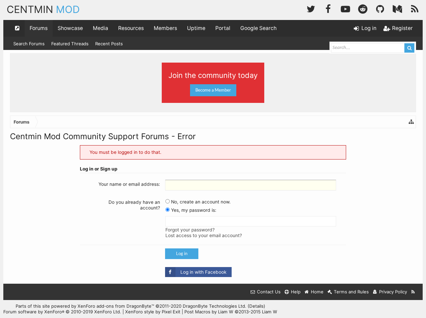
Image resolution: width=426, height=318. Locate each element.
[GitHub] (380, 8)
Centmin (43, 9)
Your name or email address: (129, 184)
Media (100, 28)
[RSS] (415, 8)
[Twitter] (311, 8)
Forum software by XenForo (62, 311)
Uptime (196, 28)
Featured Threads (70, 43)
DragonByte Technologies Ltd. (214, 306)
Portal (222, 28)
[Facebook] (328, 8)
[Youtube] (345, 8)
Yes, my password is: (193, 210)
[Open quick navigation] (17, 28)
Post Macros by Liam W (230, 311)
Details (256, 306)
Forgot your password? (190, 229)
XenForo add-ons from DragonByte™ (116, 306)
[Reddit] (363, 8)
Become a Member (213, 90)
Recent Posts (109, 43)
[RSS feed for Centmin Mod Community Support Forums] (413, 292)
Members (165, 28)
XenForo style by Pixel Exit (152, 311)
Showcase (70, 28)
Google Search (258, 28)
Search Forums (29, 43)
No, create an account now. (200, 201)
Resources (131, 28)
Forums (39, 28)
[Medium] (397, 8)
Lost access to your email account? (203, 235)
